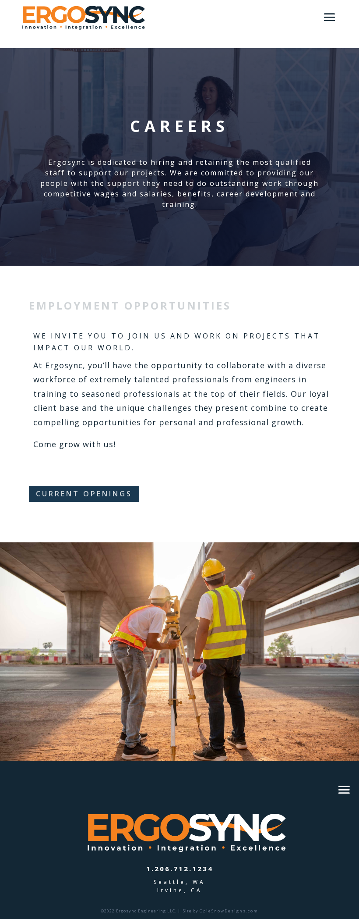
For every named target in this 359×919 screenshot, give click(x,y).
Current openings (84, 494)
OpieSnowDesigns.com (229, 911)
